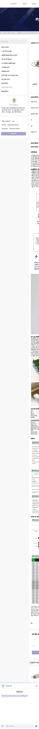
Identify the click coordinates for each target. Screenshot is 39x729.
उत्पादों (24, 4)
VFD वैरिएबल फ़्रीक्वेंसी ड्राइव (8, 63)
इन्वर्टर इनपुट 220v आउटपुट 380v (10, 75)
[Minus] (36, 686)
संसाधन (34, 4)
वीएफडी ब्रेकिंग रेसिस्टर (9, 33)
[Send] (36, 726)
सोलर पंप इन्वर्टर (5, 47)
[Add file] (2, 726)
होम (1, 33)
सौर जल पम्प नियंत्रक (7, 59)
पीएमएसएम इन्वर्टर (5, 71)
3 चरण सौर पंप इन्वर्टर (7, 51)
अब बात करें (13, 133)
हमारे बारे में (13, 4)
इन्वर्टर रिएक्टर (5, 83)
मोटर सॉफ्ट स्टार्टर (6, 79)
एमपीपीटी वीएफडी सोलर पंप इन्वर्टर (9, 55)
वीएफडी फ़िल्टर (5, 91)
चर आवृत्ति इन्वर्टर (5, 67)
